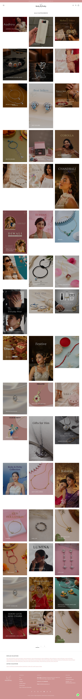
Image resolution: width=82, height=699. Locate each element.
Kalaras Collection (31, 658)
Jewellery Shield (22, 683)
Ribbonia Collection (49, 658)
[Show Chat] (78, 695)
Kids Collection (42, 659)
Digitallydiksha (51, 695)
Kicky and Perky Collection (16, 659)
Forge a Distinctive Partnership (25, 687)
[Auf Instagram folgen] (37, 691)
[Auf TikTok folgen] (47, 691)
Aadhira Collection (23, 658)
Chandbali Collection (50, 659)
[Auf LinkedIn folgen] (50, 691)
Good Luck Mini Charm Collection (50, 661)
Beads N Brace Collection (27, 659)
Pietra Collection (16, 658)
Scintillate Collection (39, 661)
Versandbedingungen (70, 679)
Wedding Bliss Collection (67, 659)
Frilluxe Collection (65, 658)
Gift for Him (14, 666)
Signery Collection (57, 658)
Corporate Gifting (38, 666)
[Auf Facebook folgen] (31, 691)
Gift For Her (8, 666)
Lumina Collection (23, 661)
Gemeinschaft (22, 685)
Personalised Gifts (20, 666)
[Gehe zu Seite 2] (44, 646)
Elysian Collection (58, 659)
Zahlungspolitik (69, 677)
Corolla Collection (31, 661)
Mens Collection (35, 659)
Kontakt (20, 679)
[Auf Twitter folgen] (34, 691)
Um (20, 677)
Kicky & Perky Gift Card (29, 666)
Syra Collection (9, 658)
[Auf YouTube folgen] (44, 691)
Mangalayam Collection (40, 658)
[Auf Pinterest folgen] (41, 691)
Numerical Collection (15, 661)
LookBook (21, 681)
